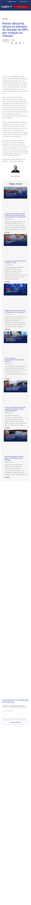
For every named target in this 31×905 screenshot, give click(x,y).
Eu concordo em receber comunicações (15, 719)
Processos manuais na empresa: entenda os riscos (15, 261)
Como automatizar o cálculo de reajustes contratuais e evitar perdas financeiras (15, 409)
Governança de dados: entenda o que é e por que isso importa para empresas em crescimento (15, 215)
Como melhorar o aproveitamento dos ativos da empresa (14, 359)
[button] (11, 6)
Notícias (5, 19)
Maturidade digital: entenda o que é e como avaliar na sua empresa (14, 458)
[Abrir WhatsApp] (26, 900)
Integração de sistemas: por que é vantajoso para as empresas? (15, 311)
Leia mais (7, 232)
